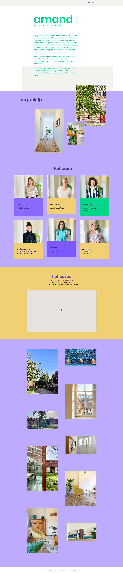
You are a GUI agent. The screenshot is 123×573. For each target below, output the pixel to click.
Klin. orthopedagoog (55, 207)
